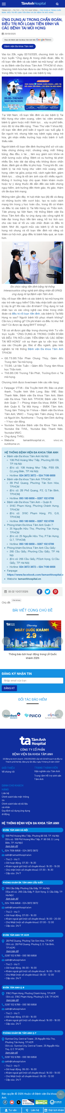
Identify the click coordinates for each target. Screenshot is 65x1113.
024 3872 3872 (27, 475)
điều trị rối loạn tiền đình (26, 313)
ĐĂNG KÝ (9, 688)
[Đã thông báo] (56, 1102)
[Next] (59, 641)
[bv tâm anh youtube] (11, 1102)
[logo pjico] (32, 717)
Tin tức (16, 10)
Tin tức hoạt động (29, 10)
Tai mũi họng (16, 600)
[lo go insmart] (53, 717)
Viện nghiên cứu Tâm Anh (47, 771)
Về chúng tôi (8, 771)
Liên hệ (5, 793)
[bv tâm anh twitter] (18, 1102)
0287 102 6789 (45, 498)
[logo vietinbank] (12, 717)
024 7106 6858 (47, 475)
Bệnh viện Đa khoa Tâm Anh (18, 46)
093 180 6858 (26, 498)
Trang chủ (6, 10)
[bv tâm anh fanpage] (5, 1102)
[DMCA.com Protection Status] (41, 1102)
